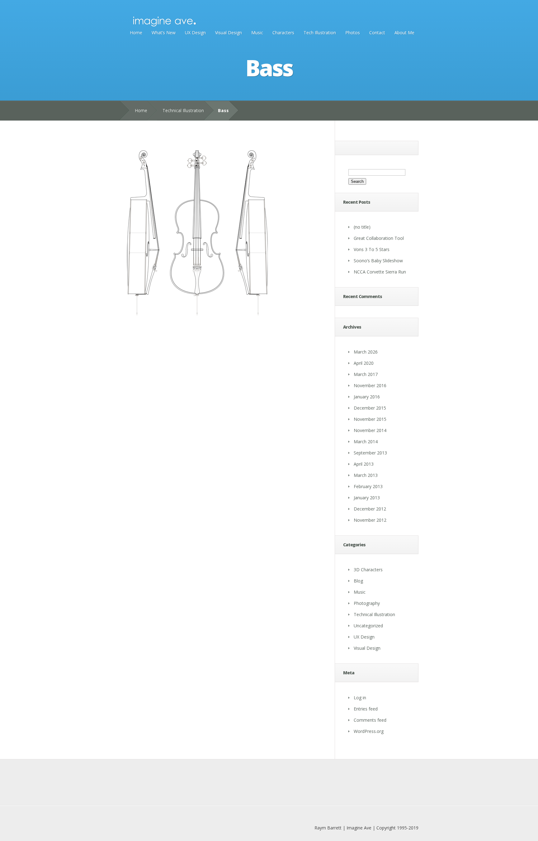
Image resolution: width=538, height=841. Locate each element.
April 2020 (364, 363)
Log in (360, 698)
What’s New (164, 33)
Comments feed (370, 720)
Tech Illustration (320, 33)
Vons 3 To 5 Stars (371, 249)
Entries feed (366, 709)
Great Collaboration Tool (379, 238)
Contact (377, 33)
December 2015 (370, 408)
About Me (404, 33)
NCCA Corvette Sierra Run (380, 272)
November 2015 (370, 419)
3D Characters (368, 570)
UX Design (195, 33)
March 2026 (366, 352)
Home (136, 33)
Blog (358, 581)
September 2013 (370, 453)
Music (257, 33)
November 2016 (370, 385)
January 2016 (367, 397)
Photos (352, 33)
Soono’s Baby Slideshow (378, 261)
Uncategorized (368, 626)
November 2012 (370, 520)
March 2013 (366, 475)
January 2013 (367, 498)
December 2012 (370, 509)
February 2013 (368, 486)
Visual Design (228, 33)
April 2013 (364, 464)
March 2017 (366, 374)
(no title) (362, 227)
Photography (367, 603)
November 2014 (370, 430)
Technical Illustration (183, 110)
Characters (283, 33)
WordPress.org (369, 731)
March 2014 (366, 441)
